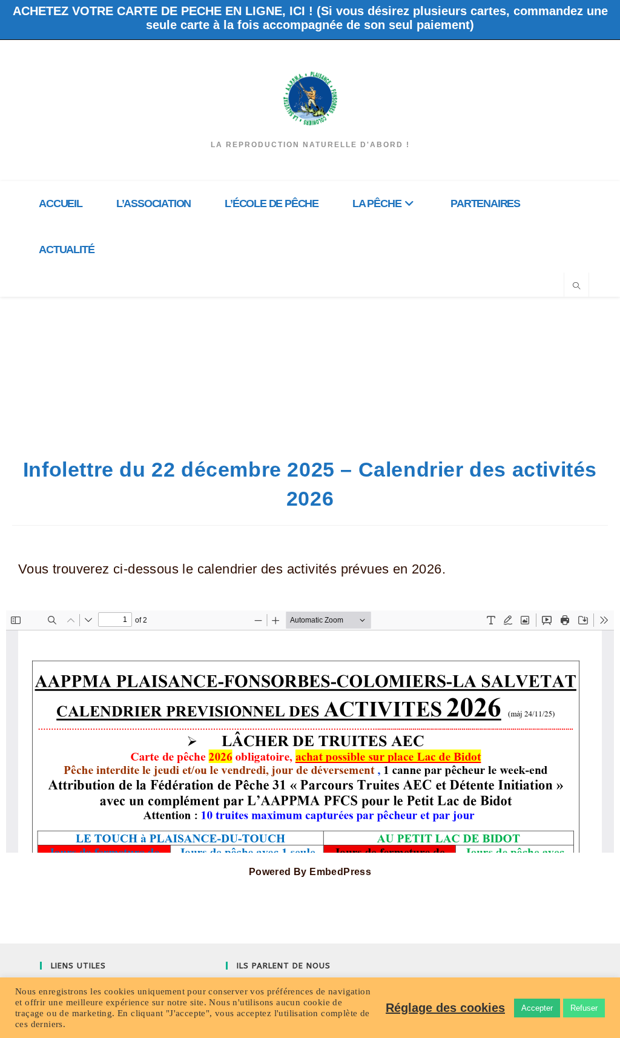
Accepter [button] (537, 1008)
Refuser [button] (584, 1008)
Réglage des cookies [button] (445, 1008)
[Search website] (576, 286)
